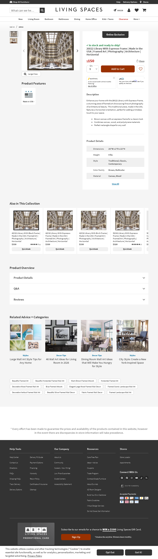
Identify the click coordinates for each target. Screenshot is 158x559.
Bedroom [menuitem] (49, 19)
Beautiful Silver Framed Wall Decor (61, 392)
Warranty (33, 473)
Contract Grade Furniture (96, 479)
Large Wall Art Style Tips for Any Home (25, 360)
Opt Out (110, 552)
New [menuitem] (20, 19)
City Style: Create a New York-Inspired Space (132, 360)
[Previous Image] (24, 51)
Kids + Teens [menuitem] (107, 19)
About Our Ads (92, 484)
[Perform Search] (42, 10)
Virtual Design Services (95, 506)
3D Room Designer (94, 489)
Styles (26, 355)
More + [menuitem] (137, 19)
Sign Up (76, 537)
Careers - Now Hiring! (62, 468)
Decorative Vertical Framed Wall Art (26, 392)
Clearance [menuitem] (123, 19)
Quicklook (26, 249)
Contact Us (14, 462)
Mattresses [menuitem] (64, 19)
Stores (145, 2)
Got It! (138, 552)
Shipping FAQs (15, 479)
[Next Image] (78, 51)
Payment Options (36, 462)
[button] (35, 244)
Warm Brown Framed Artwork (82, 381)
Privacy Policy (35, 555)
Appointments (125, 462)
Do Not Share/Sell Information (98, 511)
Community (58, 462)
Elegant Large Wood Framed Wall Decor (85, 386)
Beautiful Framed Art (20, 381)
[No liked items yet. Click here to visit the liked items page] (137, 10)
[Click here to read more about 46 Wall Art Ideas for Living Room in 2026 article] (61, 336)
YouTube (136, 478)
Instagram (132, 478)
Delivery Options (130, 2)
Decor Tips (61, 355)
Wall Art (12, 27)
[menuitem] (144, 10)
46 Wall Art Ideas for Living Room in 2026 (61, 360)
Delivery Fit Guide (36, 457)
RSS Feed (146, 478)
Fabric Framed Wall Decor (92, 392)
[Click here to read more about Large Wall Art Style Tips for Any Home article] (25, 336)
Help (118, 2)
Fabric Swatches (93, 500)
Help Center (14, 457)
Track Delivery (15, 484)
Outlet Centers (60, 479)
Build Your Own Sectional (96, 495)
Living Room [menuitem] (33, 19)
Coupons (90, 468)
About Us (57, 457)
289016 (21, 27)
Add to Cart (117, 69)
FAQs (12, 473)
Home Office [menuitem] (91, 19)
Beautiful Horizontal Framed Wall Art (49, 381)
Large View (33, 74)
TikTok (142, 478)
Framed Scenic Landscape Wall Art (121, 386)
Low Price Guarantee (62, 473)
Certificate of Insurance (38, 484)
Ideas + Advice (92, 462)
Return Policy (35, 479)
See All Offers (92, 86)
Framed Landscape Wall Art (120, 392)
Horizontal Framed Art (109, 381)
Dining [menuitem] (77, 19)
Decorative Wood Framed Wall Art (25, 386)
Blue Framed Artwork (54, 386)
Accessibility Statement (63, 484)
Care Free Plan (92, 457)
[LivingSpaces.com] (79, 9)
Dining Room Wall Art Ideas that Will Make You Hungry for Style (97, 362)
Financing (33, 468)
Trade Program (92, 473)
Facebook (127, 478)
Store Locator (125, 457)
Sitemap (33, 489)
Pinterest (122, 478)
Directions (13, 468)
